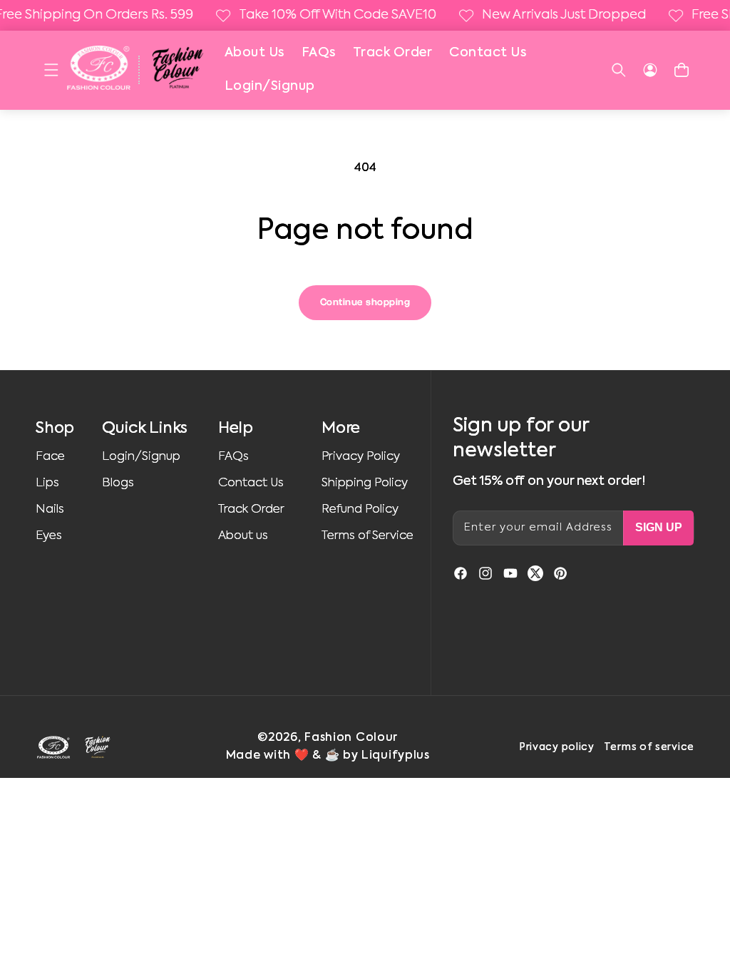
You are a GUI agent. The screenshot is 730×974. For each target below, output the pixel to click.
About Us (254, 52)
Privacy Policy (361, 457)
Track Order (393, 52)
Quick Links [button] (144, 428)
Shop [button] (55, 428)
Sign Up (658, 527)
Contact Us (487, 52)
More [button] (341, 428)
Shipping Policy (365, 483)
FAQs (319, 52)
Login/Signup (270, 86)
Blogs (118, 483)
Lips (47, 483)
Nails (50, 509)
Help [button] (235, 428)
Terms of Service (367, 536)
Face (50, 457)
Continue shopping (365, 302)
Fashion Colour (351, 738)
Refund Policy (360, 509)
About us (243, 536)
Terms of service (649, 747)
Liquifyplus (395, 756)
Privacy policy (557, 747)
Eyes (49, 536)
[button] (51, 70)
